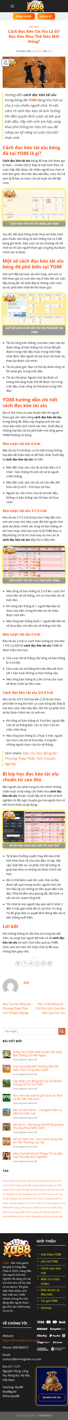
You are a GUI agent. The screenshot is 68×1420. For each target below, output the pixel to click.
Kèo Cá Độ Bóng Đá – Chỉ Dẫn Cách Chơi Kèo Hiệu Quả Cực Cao (50, 1008)
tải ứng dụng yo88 (16, 1212)
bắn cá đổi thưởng (35, 1181)
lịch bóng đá (8, 1194)
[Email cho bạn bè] (37, 964)
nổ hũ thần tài (37, 1203)
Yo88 (6, 1263)
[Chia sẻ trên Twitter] (31, 964)
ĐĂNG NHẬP (24, 16)
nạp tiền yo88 (15, 1203)
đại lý (49, 1216)
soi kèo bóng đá (51, 1203)
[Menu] (12, 6)
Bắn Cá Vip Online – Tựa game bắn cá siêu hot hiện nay (37, 1111)
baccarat (6, 1181)
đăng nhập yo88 (39, 1216)
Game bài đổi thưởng (12, 1185)
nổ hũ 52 (26, 1203)
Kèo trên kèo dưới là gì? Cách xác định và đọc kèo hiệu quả (38, 1097)
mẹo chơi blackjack (23, 1194)
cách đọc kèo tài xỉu (53, 1181)
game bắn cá (28, 1185)
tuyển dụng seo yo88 (28, 1207)
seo (50, 51)
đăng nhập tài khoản (21, 1216)
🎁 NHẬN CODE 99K (52, 1397)
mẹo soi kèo (52, 1194)
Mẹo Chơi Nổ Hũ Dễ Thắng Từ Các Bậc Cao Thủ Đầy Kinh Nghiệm (38, 1155)
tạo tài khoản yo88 (47, 1207)
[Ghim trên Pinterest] (43, 964)
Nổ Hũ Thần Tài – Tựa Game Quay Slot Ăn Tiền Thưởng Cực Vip (38, 1140)
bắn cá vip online (19, 1181)
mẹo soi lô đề (24, 1198)
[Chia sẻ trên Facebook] (24, 964)
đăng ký (46, 1212)
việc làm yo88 (31, 1212)
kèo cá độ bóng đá (38, 1190)
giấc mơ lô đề (55, 1185)
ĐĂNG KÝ (46, 16)
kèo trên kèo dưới (56, 1190)
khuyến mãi (8, 1190)
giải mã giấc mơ (41, 1185)
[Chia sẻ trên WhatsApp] (18, 964)
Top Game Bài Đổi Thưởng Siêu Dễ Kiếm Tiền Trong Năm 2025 (35, 1068)
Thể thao (34, 26)
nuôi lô (34, 1198)
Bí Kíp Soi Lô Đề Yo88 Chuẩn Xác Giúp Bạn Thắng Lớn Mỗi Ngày (37, 1053)
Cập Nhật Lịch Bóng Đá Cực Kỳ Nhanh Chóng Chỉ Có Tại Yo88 (37, 1082)
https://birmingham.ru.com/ (21, 1340)
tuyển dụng (13, 1207)
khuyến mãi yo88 (21, 1190)
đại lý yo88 (57, 1216)
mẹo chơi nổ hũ (39, 1194)
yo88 (40, 1212)
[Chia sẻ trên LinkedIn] (50, 964)
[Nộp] (61, 1031)
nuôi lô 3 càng (44, 1198)
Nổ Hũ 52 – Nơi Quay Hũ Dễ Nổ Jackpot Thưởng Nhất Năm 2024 (38, 1126)
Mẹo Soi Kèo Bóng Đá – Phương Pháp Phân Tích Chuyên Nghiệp (32, 758)
